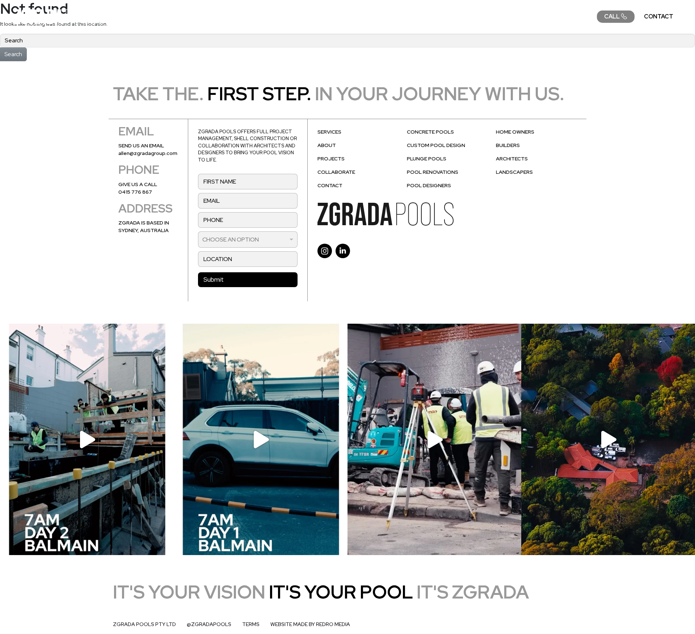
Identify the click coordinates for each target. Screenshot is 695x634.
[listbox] (248, 239)
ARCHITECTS (512, 158)
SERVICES (358, 16)
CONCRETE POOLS (430, 132)
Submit (213, 280)
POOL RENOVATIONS (432, 172)
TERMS (251, 624)
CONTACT (658, 16)
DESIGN (400, 16)
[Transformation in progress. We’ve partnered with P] (608, 439)
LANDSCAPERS (514, 172)
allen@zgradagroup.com (147, 153)
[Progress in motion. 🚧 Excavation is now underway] (434, 439)
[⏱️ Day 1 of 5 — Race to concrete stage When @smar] (261, 439)
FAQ (521, 16)
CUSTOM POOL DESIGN (436, 145)
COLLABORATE (565, 16)
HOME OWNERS (515, 132)
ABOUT (439, 16)
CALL (612, 16)
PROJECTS (483, 16)
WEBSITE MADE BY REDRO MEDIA (310, 624)
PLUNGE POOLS (426, 158)
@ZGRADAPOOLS (209, 624)
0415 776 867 (135, 192)
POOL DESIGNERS (429, 185)
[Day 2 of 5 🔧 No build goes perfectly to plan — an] (87, 439)
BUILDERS (508, 145)
